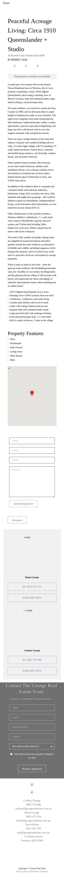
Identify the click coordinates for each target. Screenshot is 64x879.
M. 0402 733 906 (32, 659)
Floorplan (17, 520)
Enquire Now (32, 597)
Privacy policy (22, 871)
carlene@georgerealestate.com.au (33, 808)
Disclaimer (34, 871)
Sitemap (44, 871)
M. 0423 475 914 (32, 586)
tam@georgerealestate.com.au (33, 832)
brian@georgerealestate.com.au (33, 820)
